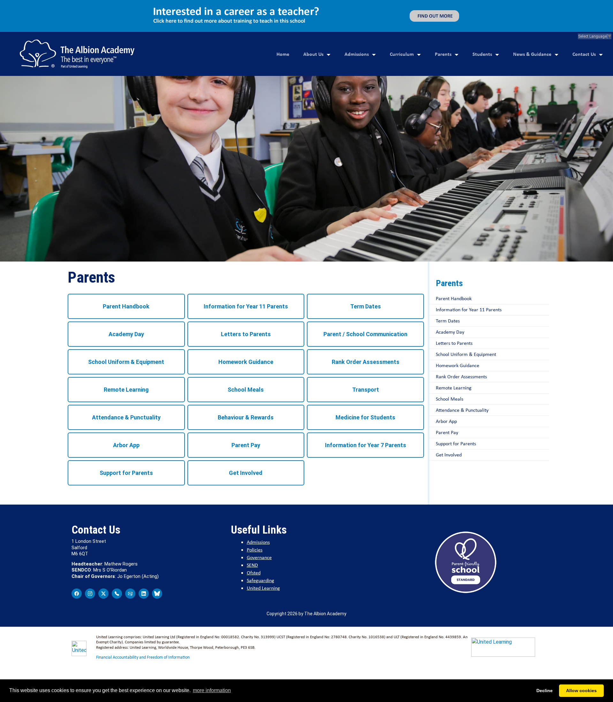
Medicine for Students (365, 417)
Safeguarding (260, 580)
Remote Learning (126, 389)
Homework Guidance (245, 361)
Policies (254, 549)
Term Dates (365, 306)
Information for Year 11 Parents (246, 306)
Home (282, 53)
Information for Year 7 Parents (365, 445)
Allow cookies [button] (581, 690)
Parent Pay (245, 445)
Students (482, 53)
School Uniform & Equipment (126, 361)
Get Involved (245, 472)
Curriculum (402, 53)
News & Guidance (532, 53)
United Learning (263, 588)
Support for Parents (126, 472)
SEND (252, 565)
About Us (313, 53)
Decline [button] (544, 690)
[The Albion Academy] (77, 54)
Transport (365, 389)
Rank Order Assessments (365, 361)
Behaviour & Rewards (246, 417)
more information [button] (212, 690)
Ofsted (254, 572)
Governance (259, 557)
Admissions (356, 53)
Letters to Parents (246, 334)
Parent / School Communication (365, 334)
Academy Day (126, 334)
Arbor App (126, 445)
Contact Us (584, 53)
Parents (443, 53)
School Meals (246, 389)
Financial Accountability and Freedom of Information (143, 657)
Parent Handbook (126, 306)
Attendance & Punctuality (126, 417)
